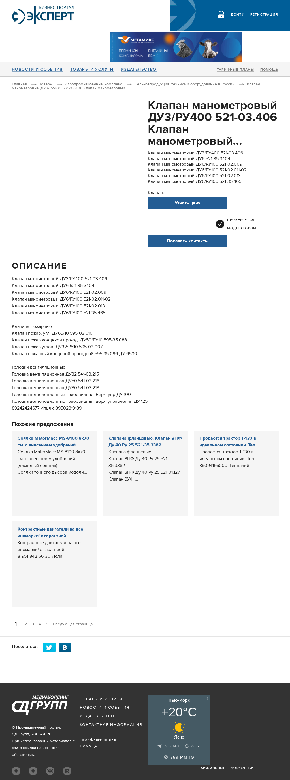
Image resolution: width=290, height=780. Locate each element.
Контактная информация (111, 724)
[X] (51, 647)
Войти (238, 14)
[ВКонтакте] (66, 647)
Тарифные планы (235, 70)
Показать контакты (187, 241)
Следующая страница (73, 624)
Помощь (269, 70)
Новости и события (37, 70)
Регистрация (264, 14)
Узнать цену (187, 203)
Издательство (139, 70)
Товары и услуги (92, 70)
